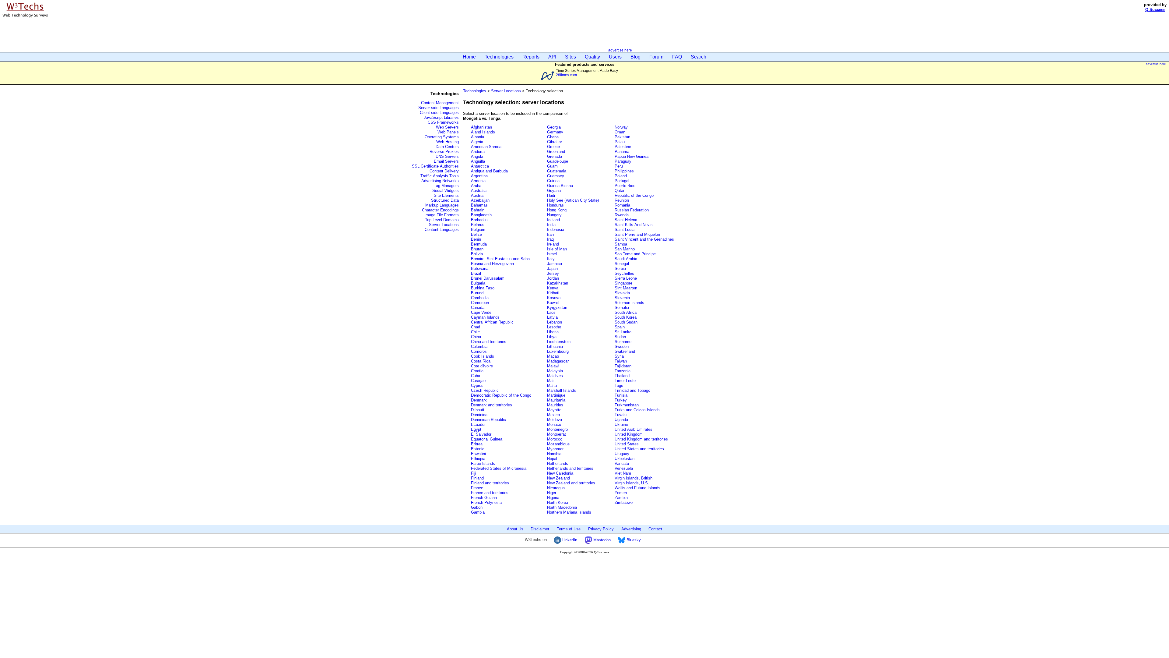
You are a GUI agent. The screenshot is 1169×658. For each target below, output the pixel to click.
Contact (655, 529)
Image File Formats (441, 215)
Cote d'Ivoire (482, 366)
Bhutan (477, 249)
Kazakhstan (557, 283)
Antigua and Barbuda (489, 171)
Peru (619, 166)
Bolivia (477, 254)
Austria (477, 195)
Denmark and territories (491, 405)
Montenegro (557, 429)
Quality (592, 56)
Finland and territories (490, 483)
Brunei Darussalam (487, 278)
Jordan (553, 278)
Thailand (622, 375)
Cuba (475, 375)
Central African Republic (492, 322)
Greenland (556, 151)
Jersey (553, 273)
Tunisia (621, 395)
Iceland (553, 220)
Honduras (555, 205)
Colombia (479, 346)
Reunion (622, 200)
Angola (477, 156)
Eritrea (477, 444)
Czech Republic (485, 390)
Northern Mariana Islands (569, 512)
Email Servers (446, 161)
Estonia (477, 449)
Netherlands (557, 463)
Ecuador (478, 424)
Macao (553, 356)
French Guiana (484, 497)
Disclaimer (540, 529)
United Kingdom (629, 434)
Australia (478, 190)
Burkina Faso (482, 288)
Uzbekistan (624, 458)
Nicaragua (556, 488)
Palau (620, 142)
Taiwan (621, 361)
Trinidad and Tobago (632, 390)
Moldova (554, 419)
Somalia (622, 307)
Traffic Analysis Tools (439, 176)
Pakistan (622, 137)
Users (615, 56)
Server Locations (444, 224)
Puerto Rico (625, 185)
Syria (619, 356)
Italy (551, 258)
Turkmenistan (627, 405)
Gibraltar (554, 142)
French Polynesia (486, 502)
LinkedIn (569, 540)
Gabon (477, 507)
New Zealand (558, 478)
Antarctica (480, 166)
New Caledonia (560, 473)
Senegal (622, 263)
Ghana (553, 137)
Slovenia (622, 297)
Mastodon (601, 540)
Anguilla (478, 161)
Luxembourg (558, 351)
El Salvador (481, 434)
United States (627, 444)
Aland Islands (483, 132)
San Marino (625, 249)
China (476, 336)
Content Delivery (444, 171)
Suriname (623, 341)
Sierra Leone (626, 278)
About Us (515, 529)
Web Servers (447, 127)
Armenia (478, 181)
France (477, 488)
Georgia (554, 127)
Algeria (477, 142)
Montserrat (556, 434)
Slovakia (622, 293)
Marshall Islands (561, 390)
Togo (619, 385)
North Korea (557, 502)
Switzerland (625, 351)
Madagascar (558, 361)
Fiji (473, 473)
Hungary (554, 215)
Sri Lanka (623, 332)
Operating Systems (442, 137)
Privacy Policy (601, 529)
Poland (621, 176)
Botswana (479, 268)
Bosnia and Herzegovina (492, 263)
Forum (656, 56)
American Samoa (486, 146)
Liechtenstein (558, 341)
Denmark (479, 400)
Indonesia (555, 229)
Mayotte (554, 410)
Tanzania (622, 371)
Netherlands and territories (570, 468)
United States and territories (639, 449)
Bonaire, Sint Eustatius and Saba (500, 258)
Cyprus (477, 385)
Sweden (622, 346)
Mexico (553, 414)
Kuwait (553, 302)
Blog (635, 56)
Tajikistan (623, 366)
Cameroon (480, 302)
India (551, 224)
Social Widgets (445, 190)
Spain (620, 327)
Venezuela (624, 468)
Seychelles (624, 273)
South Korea (626, 317)
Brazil (476, 273)
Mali (550, 380)
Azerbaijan (480, 200)
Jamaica (554, 263)
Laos (551, 312)
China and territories (488, 341)
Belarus (477, 224)
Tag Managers (446, 185)
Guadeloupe (557, 161)
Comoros (479, 351)
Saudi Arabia (626, 258)
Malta (552, 385)
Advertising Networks (440, 181)
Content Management (440, 103)
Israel (552, 254)
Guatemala (556, 171)
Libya (551, 336)
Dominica (479, 414)
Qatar (619, 190)
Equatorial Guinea (486, 439)
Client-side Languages (439, 112)
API (552, 56)
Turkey (621, 400)
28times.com (566, 75)
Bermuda (479, 244)
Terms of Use (569, 529)
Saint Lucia (624, 229)
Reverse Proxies (444, 151)
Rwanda (622, 215)
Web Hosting (447, 142)
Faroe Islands (483, 463)
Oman (620, 132)
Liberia (553, 332)
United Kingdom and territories (641, 439)
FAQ (677, 56)
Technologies (499, 56)
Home (469, 56)
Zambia (621, 497)
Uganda (621, 419)
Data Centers (447, 146)
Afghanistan (481, 127)
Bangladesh (481, 215)
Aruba (476, 185)
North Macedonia (562, 507)
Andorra (478, 151)
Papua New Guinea (631, 156)
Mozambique (558, 444)
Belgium (478, 229)
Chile (475, 332)
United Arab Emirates (633, 429)
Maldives (555, 375)
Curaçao (478, 380)
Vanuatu (622, 463)
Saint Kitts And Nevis (634, 224)
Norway (621, 127)
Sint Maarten (626, 288)
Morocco (554, 439)
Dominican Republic (488, 419)
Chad (475, 327)
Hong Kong (557, 210)
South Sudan (626, 322)
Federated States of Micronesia (498, 468)
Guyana (554, 190)
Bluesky (633, 540)
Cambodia (480, 297)
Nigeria (553, 497)
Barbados (479, 220)
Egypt (476, 429)
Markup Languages (442, 205)
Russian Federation (632, 210)
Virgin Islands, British (633, 478)
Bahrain (477, 210)
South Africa (626, 312)
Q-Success (1155, 9)
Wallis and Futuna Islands (637, 488)
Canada (477, 307)
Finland (477, 478)
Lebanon (554, 322)
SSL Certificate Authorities (435, 166)
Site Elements (446, 195)
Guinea (553, 181)
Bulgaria (478, 283)
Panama (622, 151)
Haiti (551, 195)
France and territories (489, 492)
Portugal (622, 181)
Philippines (624, 171)
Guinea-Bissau (560, 185)
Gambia (478, 512)
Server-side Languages (438, 107)
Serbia (620, 268)
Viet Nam (623, 473)
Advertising (631, 529)
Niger (551, 492)
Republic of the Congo (634, 195)
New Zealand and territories (571, 483)
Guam (552, 166)
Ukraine (621, 424)
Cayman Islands (485, 317)
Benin (476, 239)
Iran (550, 234)
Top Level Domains (442, 220)
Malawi (553, 366)
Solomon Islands (629, 302)
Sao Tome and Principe (635, 254)
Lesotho (554, 327)
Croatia (477, 371)
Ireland (553, 244)
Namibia (554, 453)
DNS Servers (447, 156)
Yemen (621, 492)
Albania (477, 137)
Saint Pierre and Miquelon (637, 234)
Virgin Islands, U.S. (632, 483)
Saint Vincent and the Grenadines (644, 239)
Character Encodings (440, 210)
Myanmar (555, 449)
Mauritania (556, 400)
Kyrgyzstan (557, 307)
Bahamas (479, 205)
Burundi (477, 293)
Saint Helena (626, 220)
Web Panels (448, 132)
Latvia (552, 317)
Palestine (623, 146)
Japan (552, 268)
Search (698, 56)
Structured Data (445, 200)
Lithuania (555, 346)
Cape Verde (481, 312)
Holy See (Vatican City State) (573, 200)
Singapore (623, 283)
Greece (553, 146)
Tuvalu (621, 414)
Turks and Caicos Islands (637, 410)
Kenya (552, 288)
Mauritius (555, 405)
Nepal (552, 458)
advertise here (620, 50)
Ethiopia (478, 458)
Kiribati (553, 293)
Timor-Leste (625, 380)
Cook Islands (482, 356)
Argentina (479, 176)
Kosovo (553, 297)
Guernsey (555, 176)
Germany (555, 132)
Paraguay (623, 161)
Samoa (621, 244)
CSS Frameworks (443, 122)
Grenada (554, 156)
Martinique (556, 395)
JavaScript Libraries (441, 117)
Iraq (550, 239)
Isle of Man (557, 249)
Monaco (554, 424)
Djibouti (477, 410)
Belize (476, 234)
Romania (622, 205)
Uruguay (622, 453)
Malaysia (555, 371)
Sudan (620, 336)
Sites (570, 56)
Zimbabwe (624, 502)
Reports (530, 56)
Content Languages (442, 229)
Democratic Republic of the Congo (501, 395)
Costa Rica (480, 361)
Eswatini (478, 453)
